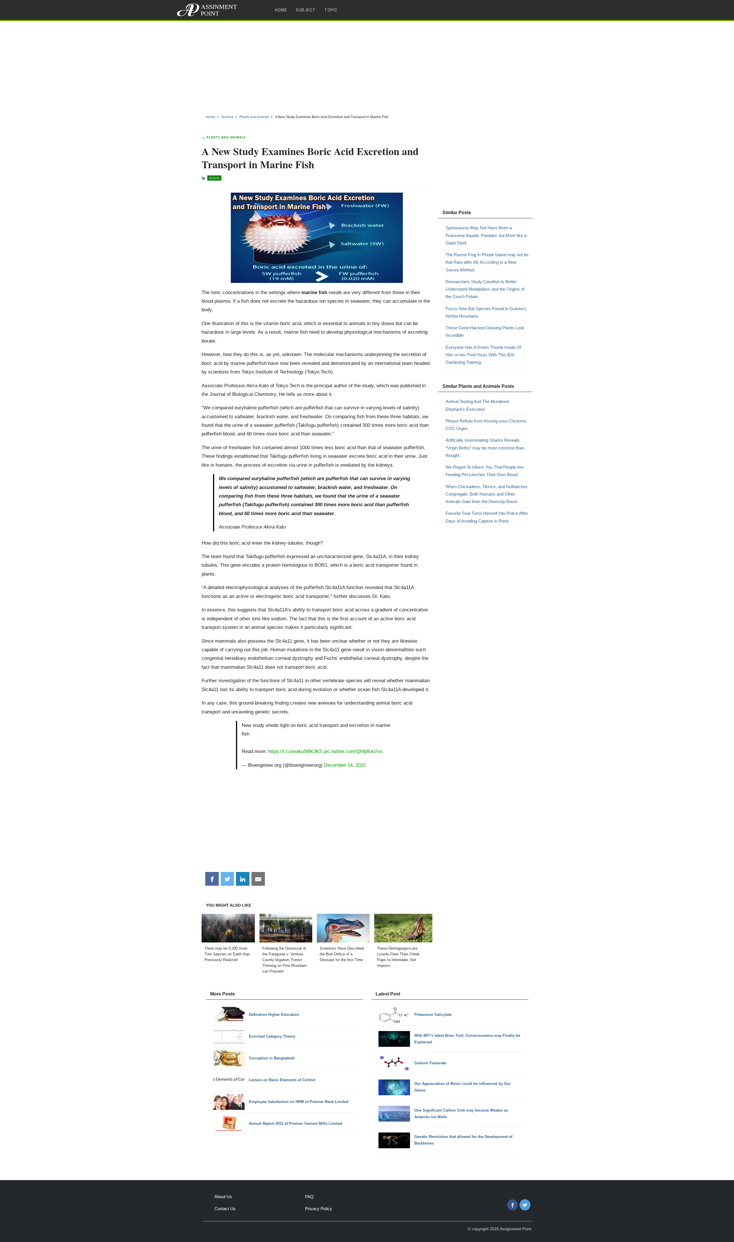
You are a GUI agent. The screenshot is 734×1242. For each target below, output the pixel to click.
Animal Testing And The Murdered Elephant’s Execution (477, 405)
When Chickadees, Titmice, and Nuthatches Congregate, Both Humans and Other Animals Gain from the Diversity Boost (487, 494)
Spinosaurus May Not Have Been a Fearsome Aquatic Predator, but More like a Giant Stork (486, 235)
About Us (223, 1196)
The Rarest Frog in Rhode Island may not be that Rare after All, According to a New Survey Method (487, 262)
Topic (330, 10)
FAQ (309, 1196)
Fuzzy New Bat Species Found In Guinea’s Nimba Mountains (486, 312)
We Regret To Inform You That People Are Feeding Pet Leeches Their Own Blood (485, 471)
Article (214, 178)
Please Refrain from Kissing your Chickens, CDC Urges (486, 424)
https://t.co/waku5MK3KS (295, 751)
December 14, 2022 (345, 765)
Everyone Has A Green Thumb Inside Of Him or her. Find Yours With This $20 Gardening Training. (483, 355)
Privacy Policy (318, 1208)
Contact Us (225, 1208)
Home (281, 10)
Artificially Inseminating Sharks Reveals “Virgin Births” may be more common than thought (485, 448)
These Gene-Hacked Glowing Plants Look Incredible (485, 331)
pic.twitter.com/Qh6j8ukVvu (353, 751)
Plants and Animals (226, 137)
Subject (306, 10)
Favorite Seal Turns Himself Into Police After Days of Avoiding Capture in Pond (487, 517)
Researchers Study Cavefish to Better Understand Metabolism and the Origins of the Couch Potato (485, 289)
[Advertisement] (367, 65)
